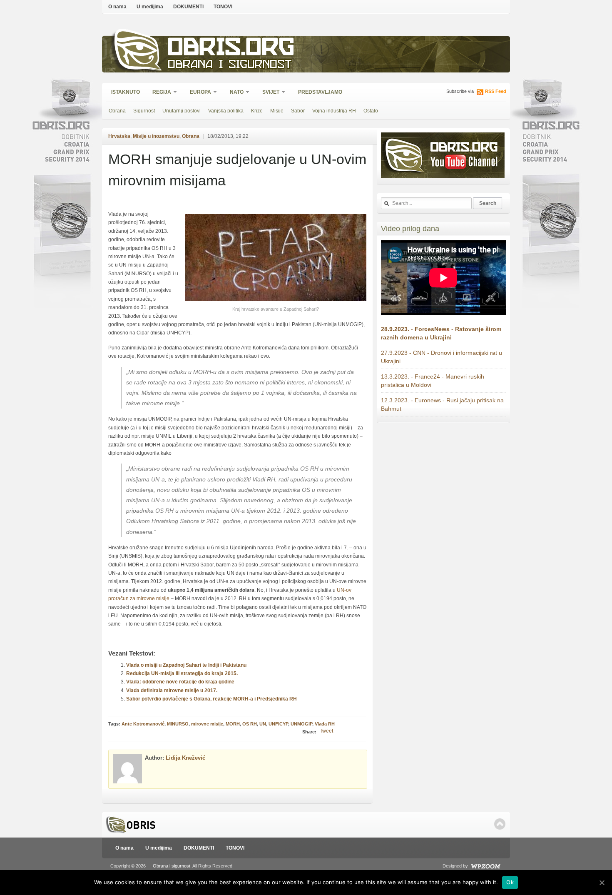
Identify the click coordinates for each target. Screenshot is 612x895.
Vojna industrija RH (334, 111)
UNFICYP (278, 723)
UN (262, 723)
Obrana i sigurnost (229, 65)
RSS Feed (495, 91)
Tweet (326, 731)
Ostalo (370, 111)
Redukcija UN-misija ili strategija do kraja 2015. (182, 673)
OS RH (249, 723)
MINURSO (178, 723)
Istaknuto (125, 92)
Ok (510, 882)
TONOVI (223, 7)
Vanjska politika (226, 111)
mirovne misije (207, 723)
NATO (234, 92)
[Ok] (601, 882)
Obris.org (231, 49)
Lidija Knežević (185, 758)
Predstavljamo (320, 92)
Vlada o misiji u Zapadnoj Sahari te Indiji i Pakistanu (186, 665)
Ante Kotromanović (143, 723)
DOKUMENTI (188, 7)
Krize (257, 111)
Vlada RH (325, 723)
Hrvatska (119, 136)
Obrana (117, 111)
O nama (117, 7)
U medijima (150, 7)
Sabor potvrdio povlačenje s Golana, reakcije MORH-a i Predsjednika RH (211, 699)
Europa (197, 92)
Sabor (298, 111)
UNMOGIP (301, 723)
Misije (277, 111)
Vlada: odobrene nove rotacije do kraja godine (180, 682)
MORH (233, 723)
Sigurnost (144, 111)
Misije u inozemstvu (156, 136)
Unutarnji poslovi (181, 111)
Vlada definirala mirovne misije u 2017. (171, 690)
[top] (499, 824)
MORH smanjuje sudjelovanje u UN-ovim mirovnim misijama (237, 169)
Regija (159, 92)
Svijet (268, 92)
